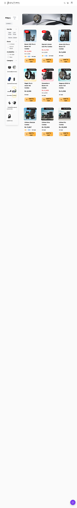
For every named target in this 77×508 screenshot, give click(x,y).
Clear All (14, 18)
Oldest (14, 37)
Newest (10, 37)
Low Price (14, 33)
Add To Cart (31, 60)
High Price (9, 33)
